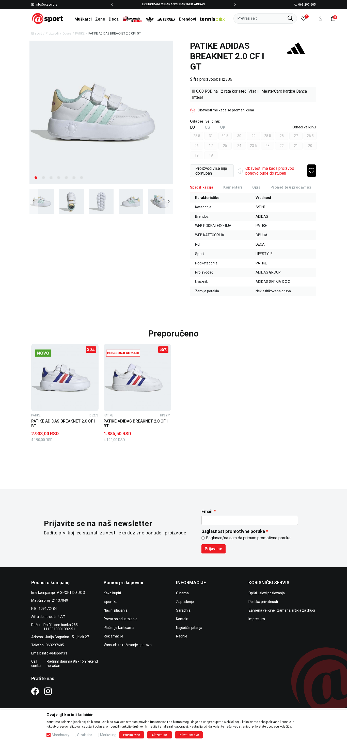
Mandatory (60, 735)
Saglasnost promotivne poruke (233, 531)
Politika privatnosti (263, 602)
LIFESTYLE (264, 254)
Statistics (84, 735)
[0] (303, 18)
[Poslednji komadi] (123, 353)
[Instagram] (48, 691)
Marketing (108, 735)
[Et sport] (47, 18)
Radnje (181, 636)
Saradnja (183, 610)
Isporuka (110, 602)
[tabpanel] (101, 112)
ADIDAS (262, 216)
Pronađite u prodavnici (291, 187)
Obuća (66, 33)
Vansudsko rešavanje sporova (128, 645)
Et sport (36, 33)
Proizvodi (52, 33)
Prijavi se (213, 548)
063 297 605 (307, 4)
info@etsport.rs (46, 4)
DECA (260, 244)
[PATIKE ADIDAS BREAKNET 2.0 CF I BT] (65, 377)
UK (222, 127)
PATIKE (80, 33)
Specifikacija (201, 187)
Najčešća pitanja (189, 628)
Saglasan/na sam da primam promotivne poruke (248, 537)
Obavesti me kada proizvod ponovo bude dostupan (269, 171)
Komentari (232, 187)
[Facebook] (35, 691)
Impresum (256, 619)
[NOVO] (51, 353)
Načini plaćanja (116, 610)
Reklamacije (113, 636)
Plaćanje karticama (119, 628)
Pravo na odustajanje (120, 619)
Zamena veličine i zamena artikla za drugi (281, 610)
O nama (182, 593)
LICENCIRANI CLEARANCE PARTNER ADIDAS (173, 4)
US (207, 127)
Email (207, 511)
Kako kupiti (112, 593)
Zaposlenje (185, 602)
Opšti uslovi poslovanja (266, 593)
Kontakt (182, 619)
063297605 (55, 645)
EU (192, 127)
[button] (320, 18)
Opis (256, 187)
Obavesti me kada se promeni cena (226, 110)
